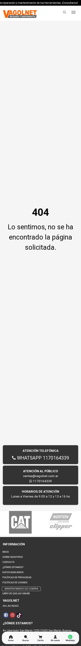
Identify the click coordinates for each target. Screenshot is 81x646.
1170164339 (42, 481)
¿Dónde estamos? (13, 567)
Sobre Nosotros (12, 557)
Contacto (8, 562)
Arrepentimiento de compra (21, 588)
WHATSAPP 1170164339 (42, 458)
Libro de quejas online (16, 593)
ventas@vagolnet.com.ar (40, 476)
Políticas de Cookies (15, 582)
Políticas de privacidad (16, 577)
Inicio (5, 552)
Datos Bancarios (13, 572)
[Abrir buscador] (64, 12)
